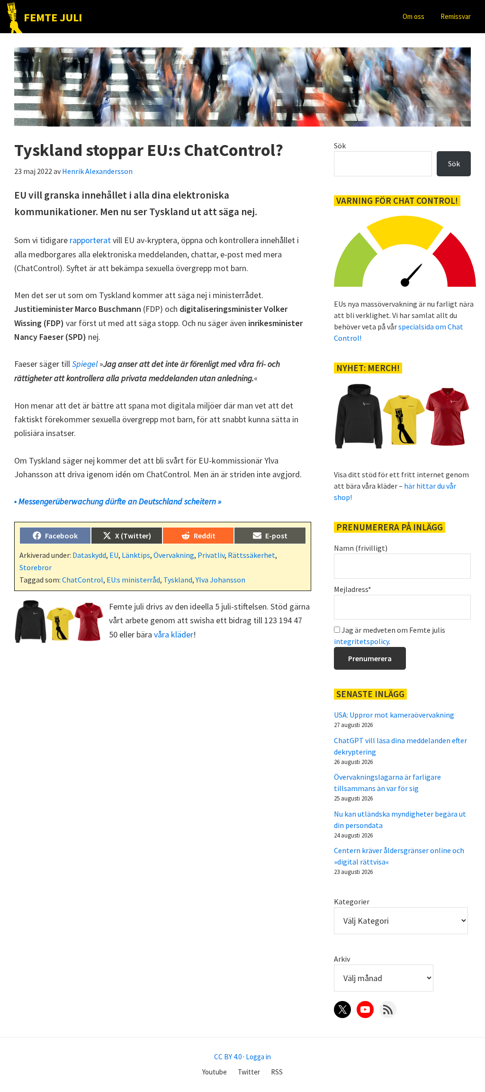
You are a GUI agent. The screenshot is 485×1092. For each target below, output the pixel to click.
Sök (340, 145)
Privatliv (211, 555)
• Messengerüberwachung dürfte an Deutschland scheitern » (117, 501)
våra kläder (173, 634)
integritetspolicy (361, 641)
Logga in (258, 1056)
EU (113, 555)
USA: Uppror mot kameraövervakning (394, 714)
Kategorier (351, 901)
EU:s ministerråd (133, 579)
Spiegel (85, 363)
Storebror (35, 567)
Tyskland (177, 579)
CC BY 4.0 (228, 1056)
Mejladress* (352, 589)
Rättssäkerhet (251, 555)
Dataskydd (89, 555)
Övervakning (173, 555)
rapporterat (90, 240)
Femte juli (53, 17)
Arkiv (342, 959)
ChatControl (82, 579)
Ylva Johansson (220, 579)
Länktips (136, 555)
